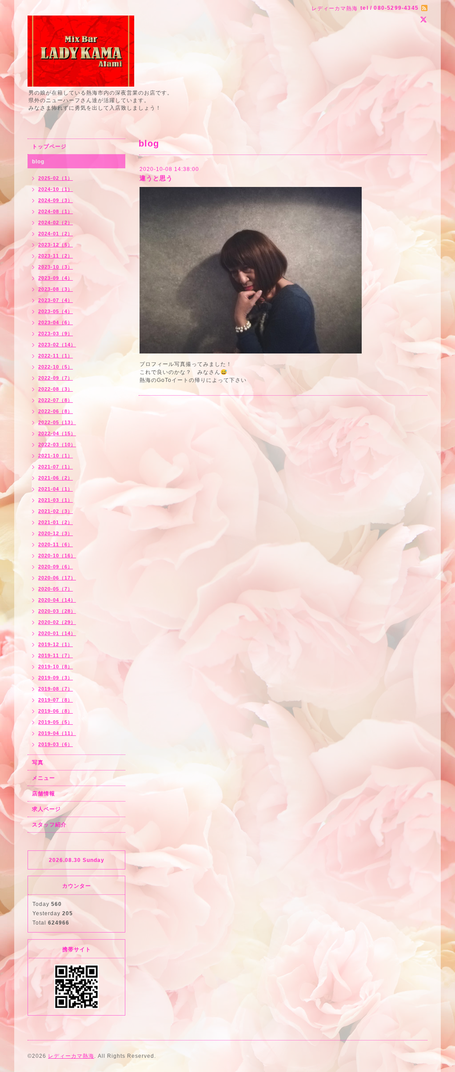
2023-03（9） (55, 333)
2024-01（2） (55, 233)
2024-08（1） (55, 211)
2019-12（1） (55, 644)
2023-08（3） (55, 289)
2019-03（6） (55, 744)
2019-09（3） (55, 677)
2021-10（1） (55, 455)
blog (38, 162)
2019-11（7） (55, 655)
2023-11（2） (55, 255)
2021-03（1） (55, 500)
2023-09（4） (55, 278)
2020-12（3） (55, 533)
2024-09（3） (55, 200)
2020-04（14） (57, 600)
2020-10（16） (57, 555)
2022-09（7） (55, 378)
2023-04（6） (55, 322)
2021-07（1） (55, 466)
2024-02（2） (55, 222)
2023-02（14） (57, 344)
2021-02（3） (55, 511)
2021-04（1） (55, 489)
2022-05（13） (57, 422)
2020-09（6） (55, 566)
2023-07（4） (55, 300)
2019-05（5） (55, 722)
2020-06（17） (57, 577)
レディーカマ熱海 (71, 1056)
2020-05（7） (55, 589)
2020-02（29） (57, 622)
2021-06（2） (55, 477)
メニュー (43, 778)
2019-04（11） (57, 733)
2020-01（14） (57, 633)
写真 (38, 762)
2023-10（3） (55, 267)
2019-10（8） (55, 666)
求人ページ (46, 809)
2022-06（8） (55, 411)
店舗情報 (43, 793)
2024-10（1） (55, 189)
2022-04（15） (57, 433)
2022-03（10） (57, 444)
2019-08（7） (55, 688)
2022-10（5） (55, 366)
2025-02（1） (55, 178)
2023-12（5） (55, 244)
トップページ (49, 146)
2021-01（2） (55, 522)
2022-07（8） (55, 400)
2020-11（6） (55, 544)
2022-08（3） (55, 389)
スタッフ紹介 (49, 825)
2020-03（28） (57, 611)
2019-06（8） (55, 711)
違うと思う (156, 178)
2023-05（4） (55, 311)
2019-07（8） (55, 700)
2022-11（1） (55, 355)
